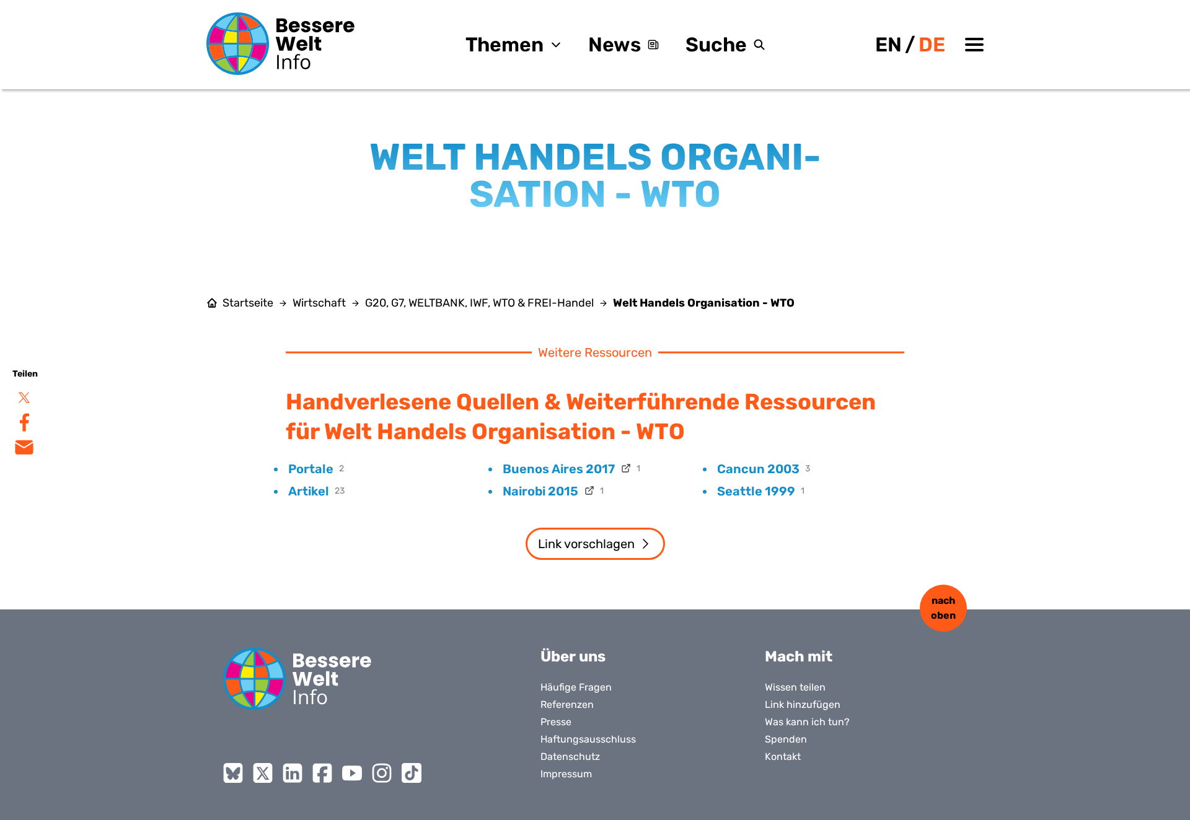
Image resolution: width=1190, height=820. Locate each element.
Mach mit (798, 656)
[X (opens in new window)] (263, 773)
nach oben (943, 608)
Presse (555, 722)
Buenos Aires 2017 (559, 468)
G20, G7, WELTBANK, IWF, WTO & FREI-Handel (479, 303)
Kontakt (783, 756)
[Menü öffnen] (974, 45)
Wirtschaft (319, 303)
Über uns (573, 656)
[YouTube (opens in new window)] (352, 773)
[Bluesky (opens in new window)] (233, 773)
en (888, 44)
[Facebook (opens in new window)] (322, 773)
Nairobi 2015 (540, 491)
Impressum (566, 774)
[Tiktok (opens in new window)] (411, 773)
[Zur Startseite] (280, 43)
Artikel (308, 491)
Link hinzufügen (802, 704)
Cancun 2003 (758, 468)
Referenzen (567, 704)
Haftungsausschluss (588, 739)
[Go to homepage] (297, 679)
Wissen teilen (795, 687)
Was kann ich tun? (807, 722)
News (614, 44)
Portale (310, 468)
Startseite (248, 303)
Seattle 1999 (756, 491)
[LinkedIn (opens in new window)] (292, 773)
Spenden (786, 739)
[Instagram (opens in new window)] (382, 773)
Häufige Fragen (576, 687)
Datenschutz (570, 756)
